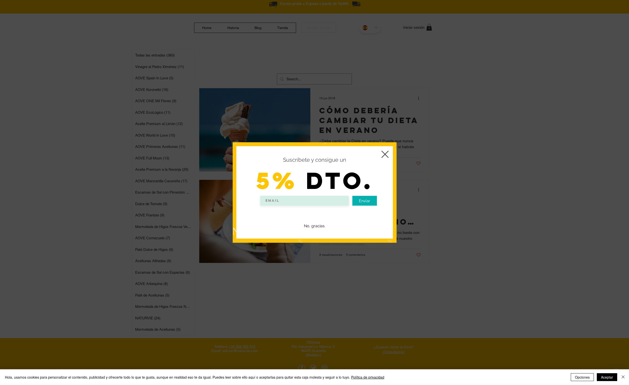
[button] (385, 154)
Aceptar (607, 377)
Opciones (582, 377)
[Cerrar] (623, 377)
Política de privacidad (367, 377)
